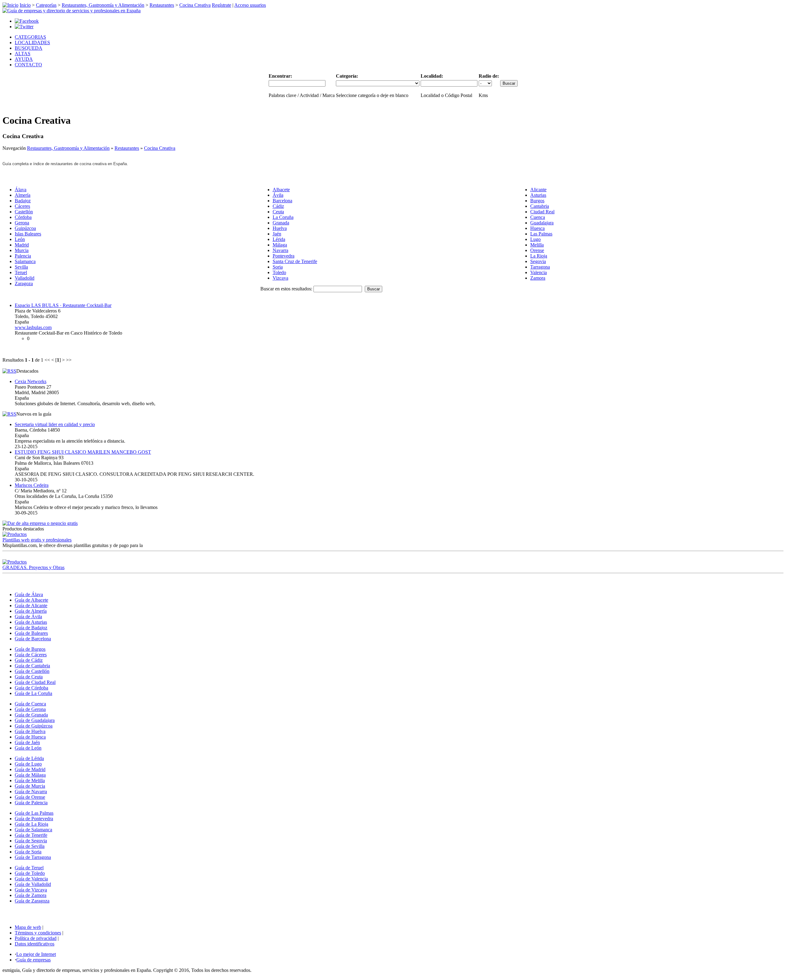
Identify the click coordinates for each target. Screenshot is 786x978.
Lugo (535, 239)
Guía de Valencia (31, 878)
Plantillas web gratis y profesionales (37, 539)
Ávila (278, 195)
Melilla (537, 244)
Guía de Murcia (30, 786)
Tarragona (540, 267)
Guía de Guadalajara (35, 720)
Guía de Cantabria (32, 665)
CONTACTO (28, 64)
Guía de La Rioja (31, 824)
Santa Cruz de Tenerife (295, 261)
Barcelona (282, 200)
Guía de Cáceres (31, 654)
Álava (20, 189)
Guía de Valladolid (33, 884)
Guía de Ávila (28, 616)
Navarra (280, 250)
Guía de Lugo (28, 763)
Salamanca (25, 261)
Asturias (538, 195)
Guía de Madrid (30, 769)
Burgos (537, 200)
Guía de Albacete (31, 600)
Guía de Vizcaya (31, 889)
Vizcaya (280, 278)
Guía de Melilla (30, 780)
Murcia (22, 250)
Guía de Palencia (31, 802)
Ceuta (278, 211)
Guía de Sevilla (30, 846)
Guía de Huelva (30, 731)
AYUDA (24, 59)
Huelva (280, 228)
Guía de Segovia (31, 840)
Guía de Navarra (31, 791)
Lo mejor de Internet (36, 954)
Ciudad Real (542, 211)
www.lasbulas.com (33, 327)
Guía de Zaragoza (32, 900)
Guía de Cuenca (30, 703)
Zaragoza (24, 283)
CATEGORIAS (30, 37)
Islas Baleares (28, 233)
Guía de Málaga (30, 775)
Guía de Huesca (30, 736)
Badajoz (23, 200)
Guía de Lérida (29, 758)
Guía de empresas (33, 959)
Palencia (23, 255)
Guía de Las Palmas (34, 813)
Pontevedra (283, 255)
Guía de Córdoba (31, 687)
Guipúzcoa (25, 228)
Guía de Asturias (31, 622)
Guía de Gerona (30, 709)
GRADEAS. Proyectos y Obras (33, 567)
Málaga (280, 244)
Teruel (21, 272)
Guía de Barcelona (33, 638)
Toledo (279, 272)
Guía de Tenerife (31, 835)
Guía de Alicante (31, 605)
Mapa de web (28, 927)
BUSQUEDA (28, 48)
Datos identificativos (34, 943)
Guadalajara (542, 222)
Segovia (538, 261)
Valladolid (24, 278)
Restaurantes (162, 5)
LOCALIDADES (32, 42)
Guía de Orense (30, 797)
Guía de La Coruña (33, 693)
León (20, 239)
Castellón (24, 211)
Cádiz (278, 206)
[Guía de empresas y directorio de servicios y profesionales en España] (71, 10)
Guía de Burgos (30, 649)
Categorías (46, 5)
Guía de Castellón (32, 671)
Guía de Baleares (31, 633)
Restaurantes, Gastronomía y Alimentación (103, 5)
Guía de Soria (28, 851)
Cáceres (22, 206)
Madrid (22, 244)
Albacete (281, 189)
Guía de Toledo (30, 873)
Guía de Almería (31, 611)
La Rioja (538, 255)
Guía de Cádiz (29, 660)
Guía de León (28, 748)
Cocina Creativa (195, 5)
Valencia (538, 272)
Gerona (22, 222)
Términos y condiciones (38, 932)
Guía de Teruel (29, 867)
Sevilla (21, 267)
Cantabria (539, 206)
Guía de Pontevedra (34, 818)
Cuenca (537, 217)
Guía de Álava (29, 594)
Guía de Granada (31, 714)
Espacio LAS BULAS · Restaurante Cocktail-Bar (63, 305)
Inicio (25, 5)
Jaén (277, 233)
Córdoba (23, 217)
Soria (278, 267)
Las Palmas (541, 233)
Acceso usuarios (250, 5)
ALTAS (22, 53)
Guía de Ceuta (29, 676)
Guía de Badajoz (31, 627)
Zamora (537, 278)
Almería (22, 195)
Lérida (279, 239)
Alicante (538, 189)
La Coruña (283, 217)
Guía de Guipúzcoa (34, 725)
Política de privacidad (35, 938)
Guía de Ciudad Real (35, 682)
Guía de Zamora (30, 895)
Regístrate (221, 5)
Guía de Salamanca (33, 829)
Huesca (537, 228)
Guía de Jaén (27, 742)
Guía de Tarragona (33, 857)
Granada (281, 222)
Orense (537, 250)
